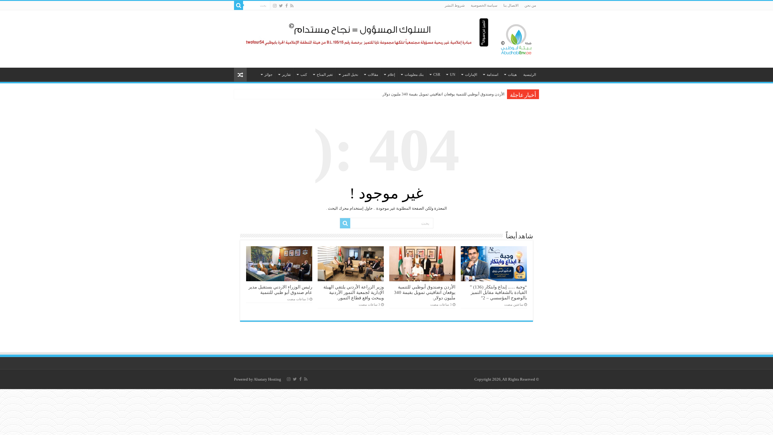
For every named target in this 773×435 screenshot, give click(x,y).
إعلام (391, 74)
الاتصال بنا (510, 5)
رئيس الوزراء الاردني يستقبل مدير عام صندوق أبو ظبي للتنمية (280, 289)
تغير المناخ (325, 74)
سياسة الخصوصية (484, 5)
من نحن (530, 5)
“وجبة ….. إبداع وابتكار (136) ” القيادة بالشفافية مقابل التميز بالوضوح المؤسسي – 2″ (498, 292)
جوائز (268, 74)
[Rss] (292, 5)
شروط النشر (455, 5)
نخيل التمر (350, 74)
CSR (436, 74)
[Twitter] (281, 5)
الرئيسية (529, 74)
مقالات (373, 74)
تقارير (286, 74)
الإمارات (471, 74)
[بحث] (238, 5)
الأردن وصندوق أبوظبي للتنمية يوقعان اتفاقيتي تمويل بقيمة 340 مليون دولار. (443, 94)
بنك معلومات (414, 74)
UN (452, 74)
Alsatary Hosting (267, 379)
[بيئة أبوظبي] (516, 38)
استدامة (492, 74)
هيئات (512, 74)
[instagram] (274, 5)
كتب (303, 74)
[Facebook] (286, 5)
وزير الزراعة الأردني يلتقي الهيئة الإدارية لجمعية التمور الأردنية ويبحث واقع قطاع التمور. (353, 292)
